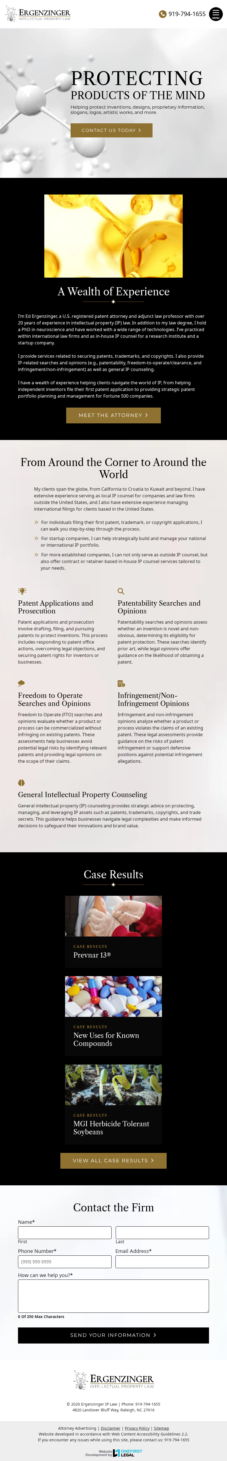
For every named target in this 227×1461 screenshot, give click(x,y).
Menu (216, 18)
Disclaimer (110, 1428)
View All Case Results (110, 1161)
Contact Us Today (109, 130)
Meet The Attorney (110, 415)
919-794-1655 (187, 14)
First (22, 1241)
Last (120, 1241)
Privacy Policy (137, 1428)
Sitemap (161, 1428)
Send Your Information (110, 1335)
